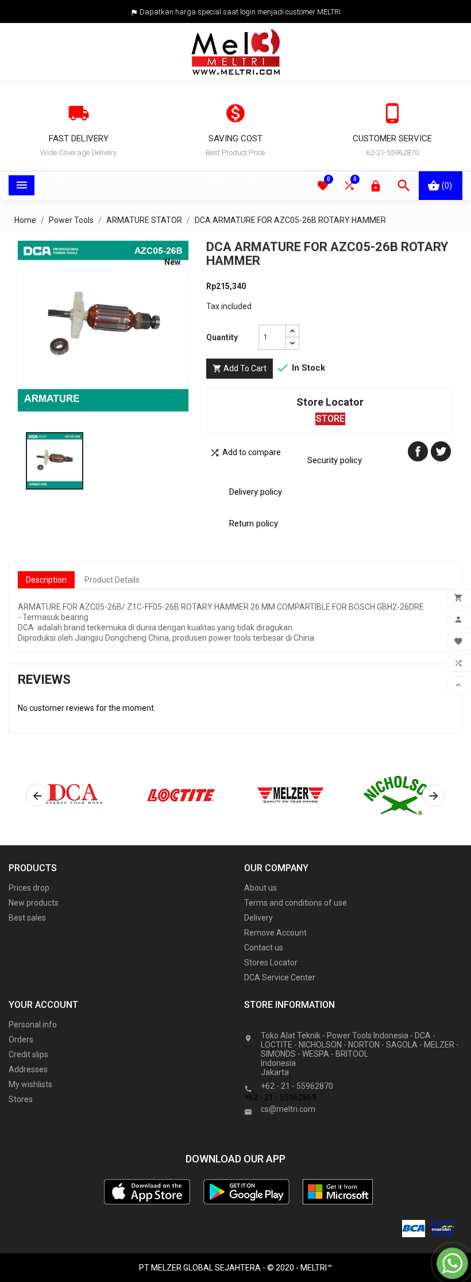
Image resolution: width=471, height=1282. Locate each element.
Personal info (33, 1024)
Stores (21, 1099)
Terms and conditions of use (295, 902)
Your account (43, 1004)
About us (260, 887)
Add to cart (240, 368)
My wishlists (30, 1084)
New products (34, 902)
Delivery (258, 917)
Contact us (263, 947)
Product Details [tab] (112, 579)
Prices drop (29, 887)
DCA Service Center (279, 977)
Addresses (28, 1069)
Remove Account (275, 932)
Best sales (27, 917)
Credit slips (28, 1054)
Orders (21, 1039)
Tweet (441, 451)
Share (418, 451)
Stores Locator (271, 962)
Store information (297, 1023)
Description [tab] (46, 579)
